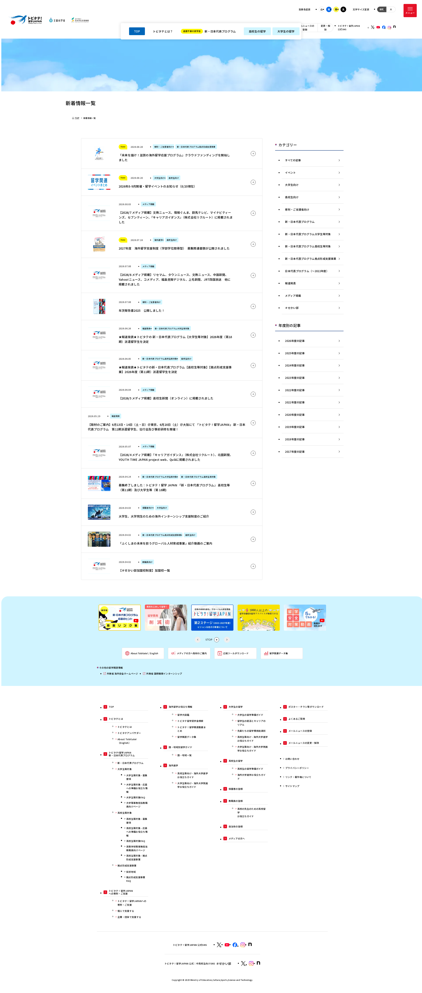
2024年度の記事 (295, 365)
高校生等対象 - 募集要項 (136, 820)
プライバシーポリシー (297, 768)
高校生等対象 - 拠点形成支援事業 (136, 857)
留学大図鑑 (183, 714)
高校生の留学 (257, 31)
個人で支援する (126, 911)
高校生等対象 (125, 812)
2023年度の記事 (295, 378)
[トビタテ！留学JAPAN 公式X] (372, 27)
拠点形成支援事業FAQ (135, 879)
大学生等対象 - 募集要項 (136, 777)
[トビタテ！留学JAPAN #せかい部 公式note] (258, 963)
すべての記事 (293, 160)
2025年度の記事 (295, 353)
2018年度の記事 (295, 439)
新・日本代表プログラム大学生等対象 (308, 234)
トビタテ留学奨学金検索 (190, 721)
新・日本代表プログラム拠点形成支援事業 (310, 259)
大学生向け (292, 185)
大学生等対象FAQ (135, 797)
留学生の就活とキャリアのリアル (251, 722)
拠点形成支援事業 (127, 865)
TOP (137, 31)
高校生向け (292, 197)
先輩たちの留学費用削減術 (251, 730)
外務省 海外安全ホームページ (121, 673)
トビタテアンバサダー (129, 733)
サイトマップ (292, 786)
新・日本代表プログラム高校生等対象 (308, 246)
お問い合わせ (292, 758)
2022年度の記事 (295, 390)
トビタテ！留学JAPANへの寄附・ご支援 (132, 902)
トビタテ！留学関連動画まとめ (191, 728)
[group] (128, 618)
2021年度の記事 (295, 402)
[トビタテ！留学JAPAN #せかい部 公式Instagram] (251, 963)
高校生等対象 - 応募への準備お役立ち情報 (137, 831)
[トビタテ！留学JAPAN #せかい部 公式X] (243, 963)
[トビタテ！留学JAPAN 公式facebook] (383, 27)
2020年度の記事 (295, 415)
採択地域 (131, 871)
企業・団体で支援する (129, 917)
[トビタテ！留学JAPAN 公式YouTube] (378, 27)
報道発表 (290, 283)
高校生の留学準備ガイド (250, 768)
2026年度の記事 (295, 341)
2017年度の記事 (295, 452)
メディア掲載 (293, 296)
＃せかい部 (292, 308)
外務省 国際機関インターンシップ (162, 673)
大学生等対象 (125, 769)
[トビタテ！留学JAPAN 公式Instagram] (389, 27)
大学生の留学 (286, 31)
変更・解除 (325, 27)
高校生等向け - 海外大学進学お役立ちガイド (192, 775)
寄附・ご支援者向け (297, 209)
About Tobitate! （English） (127, 741)
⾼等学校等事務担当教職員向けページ (137, 848)
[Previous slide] (198, 640)
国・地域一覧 (184, 755)
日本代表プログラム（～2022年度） (307, 271)
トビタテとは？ (163, 31)
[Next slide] (227, 640)
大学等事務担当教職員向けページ (137, 804)
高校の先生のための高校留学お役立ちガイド (251, 812)
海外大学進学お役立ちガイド (251, 776)
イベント (290, 172)
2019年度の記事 (295, 427)
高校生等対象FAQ (135, 841)
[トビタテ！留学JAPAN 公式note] (394, 27)
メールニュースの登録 (305, 27)
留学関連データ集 (186, 737)
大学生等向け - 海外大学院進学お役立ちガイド (192, 785)
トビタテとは (125, 726)
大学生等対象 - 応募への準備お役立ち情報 (137, 788)
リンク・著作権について (298, 777)
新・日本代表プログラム (209, 31)
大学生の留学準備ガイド (250, 714)
